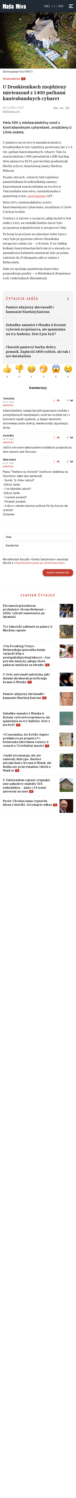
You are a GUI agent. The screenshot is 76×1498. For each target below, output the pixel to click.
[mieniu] (71, 6)
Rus (67, 107)
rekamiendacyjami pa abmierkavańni (39, 563)
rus (61, 6)
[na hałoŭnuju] (14, 6)
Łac (62, 107)
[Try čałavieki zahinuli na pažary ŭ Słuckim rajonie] (38, 631)
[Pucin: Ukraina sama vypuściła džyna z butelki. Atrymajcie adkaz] (38, 806)
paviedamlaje (36, 196)
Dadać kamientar (58, 572)
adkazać (8, 405)
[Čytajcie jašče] (68, 299)
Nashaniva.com (11, 111)
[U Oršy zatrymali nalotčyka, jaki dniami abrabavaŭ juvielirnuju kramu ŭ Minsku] (38, 679)
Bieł (47, 6)
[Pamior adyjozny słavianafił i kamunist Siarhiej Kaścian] (38, 699)
